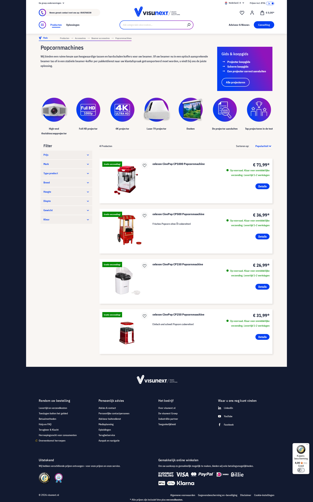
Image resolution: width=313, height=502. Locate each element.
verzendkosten (174, 499)
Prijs (45, 154)
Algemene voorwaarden (182, 495)
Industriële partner (168, 418)
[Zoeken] (188, 24)
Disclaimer (245, 495)
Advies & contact (107, 408)
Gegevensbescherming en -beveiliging (217, 495)
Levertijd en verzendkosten (53, 408)
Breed (46, 182)
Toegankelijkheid (167, 424)
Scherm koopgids (237, 66)
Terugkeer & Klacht (49, 429)
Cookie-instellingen (264, 495)
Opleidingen (105, 429)
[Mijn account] (252, 13)
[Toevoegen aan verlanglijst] (144, 165)
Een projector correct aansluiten (246, 71)
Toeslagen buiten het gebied (53, 413)
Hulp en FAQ (45, 424)
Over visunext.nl (167, 408)
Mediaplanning (106, 424)
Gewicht (48, 210)
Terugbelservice (107, 435)
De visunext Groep (168, 413)
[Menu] (42, 24)
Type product (50, 173)
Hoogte (47, 191)
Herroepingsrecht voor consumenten (58, 435)
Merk (46, 164)
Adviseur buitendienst (110, 418)
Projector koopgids (238, 62)
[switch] (301, 470)
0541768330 (85, 12)
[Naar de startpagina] (156, 12)
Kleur (46, 219)
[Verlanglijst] (242, 13)
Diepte (47, 201)
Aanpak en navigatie (109, 440)
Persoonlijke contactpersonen (114, 413)
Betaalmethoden (47, 418)
